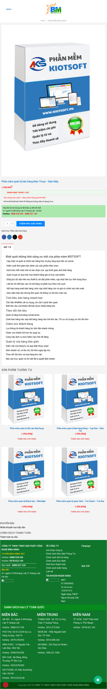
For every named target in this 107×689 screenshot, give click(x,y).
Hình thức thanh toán (56, 564)
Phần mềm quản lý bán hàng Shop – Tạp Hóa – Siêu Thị (80, 429)
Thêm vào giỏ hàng (30, 223)
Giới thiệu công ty (54, 550)
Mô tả (7, 247)
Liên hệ (49, 571)
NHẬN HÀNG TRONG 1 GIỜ (18, 193)
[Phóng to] (5, 173)
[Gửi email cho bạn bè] (15, 237)
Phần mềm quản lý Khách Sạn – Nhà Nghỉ (27, 501)
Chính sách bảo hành (56, 561)
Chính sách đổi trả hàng (57, 557)
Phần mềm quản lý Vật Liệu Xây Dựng (27, 428)
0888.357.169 (31, 214)
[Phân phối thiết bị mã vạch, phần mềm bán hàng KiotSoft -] (53, 9)
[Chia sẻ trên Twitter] (9, 237)
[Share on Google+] (20, 237)
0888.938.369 (17, 214)
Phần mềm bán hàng (57, 21)
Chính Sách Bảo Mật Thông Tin (61, 553)
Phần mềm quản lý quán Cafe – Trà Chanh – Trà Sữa (80, 501)
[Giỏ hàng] (103, 9)
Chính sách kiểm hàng (56, 568)
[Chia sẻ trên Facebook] (4, 237)
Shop (43, 21)
